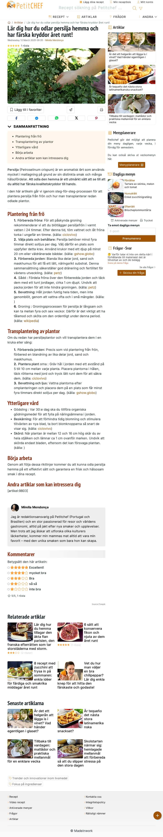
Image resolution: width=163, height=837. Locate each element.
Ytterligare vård (26, 147)
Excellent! (36, 567)
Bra (31, 578)
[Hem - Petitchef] (9, 22)
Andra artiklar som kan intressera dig (41, 158)
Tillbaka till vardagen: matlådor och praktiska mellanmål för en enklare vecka (31, 751)
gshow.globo (83, 254)
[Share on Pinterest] (96, 118)
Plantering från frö (28, 136)
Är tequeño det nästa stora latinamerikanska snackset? (80, 721)
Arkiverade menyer (125, 220)
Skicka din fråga (133, 272)
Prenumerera (132, 238)
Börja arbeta (24, 153)
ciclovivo (69, 235)
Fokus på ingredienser (27, 784)
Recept (58, 16)
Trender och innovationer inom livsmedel (39, 778)
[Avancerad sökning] (141, 8)
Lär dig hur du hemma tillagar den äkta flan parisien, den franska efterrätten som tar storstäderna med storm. (31, 637)
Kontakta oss (93, 796)
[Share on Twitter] (76, 118)
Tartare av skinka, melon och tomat (139, 185)
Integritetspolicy (95, 802)
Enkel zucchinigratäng (138, 197)
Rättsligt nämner (96, 813)
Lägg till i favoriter (28, 110)
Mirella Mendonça (54, 40)
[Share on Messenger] (37, 118)
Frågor (119, 16)
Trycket (148, 220)
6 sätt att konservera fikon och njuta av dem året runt (94, 633)
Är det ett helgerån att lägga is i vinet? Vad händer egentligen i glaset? (30, 721)
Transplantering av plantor (34, 142)
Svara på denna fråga (118, 263)
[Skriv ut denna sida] (102, 109)
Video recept (17, 802)
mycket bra (37, 573)
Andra (147, 16)
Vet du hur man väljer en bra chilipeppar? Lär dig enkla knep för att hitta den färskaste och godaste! (81, 675)
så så (32, 584)
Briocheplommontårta (137, 210)
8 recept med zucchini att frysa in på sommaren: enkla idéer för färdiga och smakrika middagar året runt (31, 675)
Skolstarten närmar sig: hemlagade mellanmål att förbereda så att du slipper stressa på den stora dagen (81, 753)
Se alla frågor (146, 267)
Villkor (89, 807)
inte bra (34, 589)
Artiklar (89, 16)
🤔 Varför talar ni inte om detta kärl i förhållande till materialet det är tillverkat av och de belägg (130, 257)
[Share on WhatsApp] (56, 118)
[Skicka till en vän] (71, 109)
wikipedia (31, 321)
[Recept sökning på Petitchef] (134, 7)
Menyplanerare (130, 164)
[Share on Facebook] (16, 118)
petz (57, 273)
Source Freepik (98, 604)
